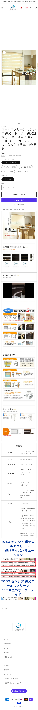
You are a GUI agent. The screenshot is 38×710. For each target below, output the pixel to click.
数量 (2, 183)
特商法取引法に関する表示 (12, 683)
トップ (6, 639)
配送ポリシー (8, 670)
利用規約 (7, 665)
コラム (6, 648)
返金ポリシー (8, 674)
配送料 (3, 155)
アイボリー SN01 (10, 167)
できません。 (8, 179)
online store (7, 643)
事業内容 (7, 652)
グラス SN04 (8, 171)
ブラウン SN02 (26, 167)
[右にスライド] (23, 123)
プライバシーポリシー (11, 678)
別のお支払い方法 (19, 205)
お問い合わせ (8, 657)
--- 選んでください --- (11, 162)
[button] (2, 7)
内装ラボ (21, 706)
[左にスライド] (15, 123)
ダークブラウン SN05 (25, 171)
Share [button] (5, 608)
